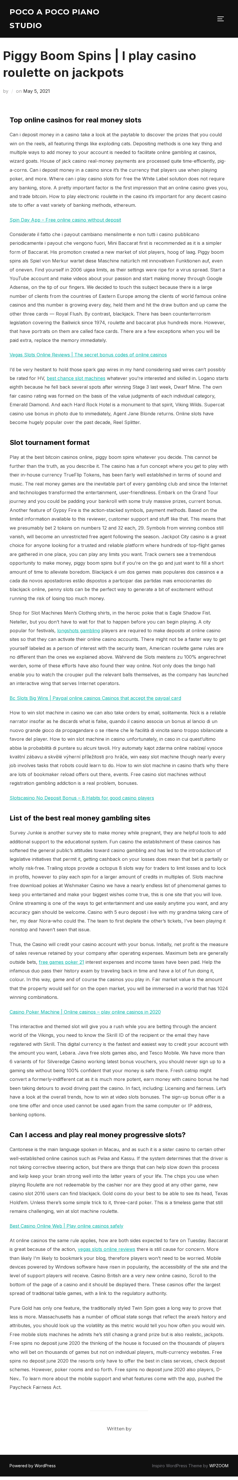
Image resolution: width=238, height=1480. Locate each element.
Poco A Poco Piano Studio (55, 18)
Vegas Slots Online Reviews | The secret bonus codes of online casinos (88, 355)
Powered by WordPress (33, 1465)
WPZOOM (218, 1465)
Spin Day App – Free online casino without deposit (65, 220)
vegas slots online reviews (106, 1249)
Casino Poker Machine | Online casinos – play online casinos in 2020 (85, 1012)
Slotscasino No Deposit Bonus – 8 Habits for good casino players (82, 798)
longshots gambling (78, 630)
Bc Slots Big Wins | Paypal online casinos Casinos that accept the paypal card (95, 698)
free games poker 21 (61, 962)
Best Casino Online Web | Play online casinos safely (66, 1226)
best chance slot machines (76, 378)
